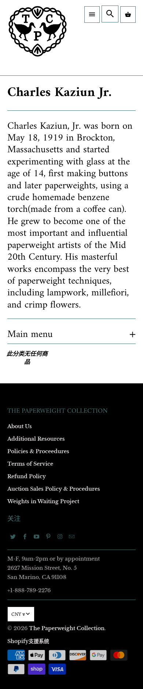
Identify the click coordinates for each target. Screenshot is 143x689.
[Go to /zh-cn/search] (110, 14)
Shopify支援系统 (28, 641)
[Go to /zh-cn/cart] (128, 14)
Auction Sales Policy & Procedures (53, 489)
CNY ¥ (18, 614)
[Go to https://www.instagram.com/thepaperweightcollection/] (60, 536)
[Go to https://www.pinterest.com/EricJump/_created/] (48, 536)
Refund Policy (26, 476)
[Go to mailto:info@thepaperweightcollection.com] (72, 536)
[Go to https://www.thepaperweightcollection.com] (37, 38)
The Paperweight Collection (66, 628)
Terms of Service (30, 464)
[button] (92, 14)
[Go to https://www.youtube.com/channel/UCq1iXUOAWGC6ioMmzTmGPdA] (37, 536)
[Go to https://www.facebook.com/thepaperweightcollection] (25, 536)
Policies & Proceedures (38, 451)
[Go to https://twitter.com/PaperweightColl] (13, 536)
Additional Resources (36, 439)
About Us (19, 426)
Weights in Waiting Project (43, 501)
